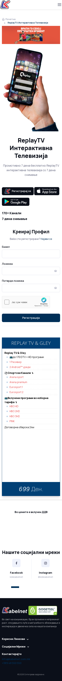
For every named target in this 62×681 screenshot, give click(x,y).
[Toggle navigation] (59, 4)
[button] (15, 587)
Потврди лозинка (13, 281)
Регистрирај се (20, 191)
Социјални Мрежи (13, 646)
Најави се (46, 239)
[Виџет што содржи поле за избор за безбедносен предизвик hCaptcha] (26, 302)
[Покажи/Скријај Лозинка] (56, 271)
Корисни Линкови (13, 639)
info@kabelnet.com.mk (16, 659)
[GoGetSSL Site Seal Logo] (42, 610)
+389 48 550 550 (11, 663)
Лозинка (7, 264)
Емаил (6, 247)
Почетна (10, 19)
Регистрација (31, 318)
